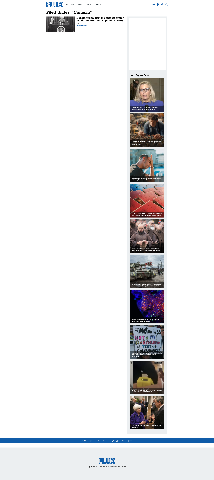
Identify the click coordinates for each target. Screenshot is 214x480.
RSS (130, 441)
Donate (105, 441)
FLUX (84, 441)
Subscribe (98, 5)
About (79, 5)
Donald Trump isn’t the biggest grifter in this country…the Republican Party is (100, 20)
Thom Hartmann (81, 25)
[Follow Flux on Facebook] (161, 5)
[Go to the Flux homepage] (54, 7)
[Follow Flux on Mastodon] (153, 5)
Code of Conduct (123, 441)
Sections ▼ (70, 5)
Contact (88, 5)
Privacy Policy (113, 441)
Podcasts (94, 441)
